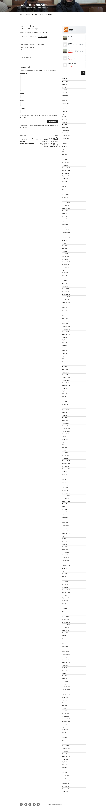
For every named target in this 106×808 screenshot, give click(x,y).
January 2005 (65, 745)
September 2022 (66, 208)
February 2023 (65, 194)
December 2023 (66, 167)
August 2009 (65, 600)
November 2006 (66, 689)
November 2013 (66, 463)
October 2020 (65, 267)
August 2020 (65, 272)
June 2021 (64, 245)
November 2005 (66, 721)
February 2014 (65, 455)
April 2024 (64, 157)
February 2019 (65, 321)
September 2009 (66, 598)
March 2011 (65, 549)
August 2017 (65, 356)
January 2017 (65, 374)
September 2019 (66, 302)
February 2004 (65, 775)
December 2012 (66, 493)
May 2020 (64, 280)
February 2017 (65, 372)
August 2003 (65, 791)
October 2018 (65, 331)
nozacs (71, 29)
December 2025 (66, 103)
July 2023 (64, 181)
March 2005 (65, 743)
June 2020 (64, 278)
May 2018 (64, 345)
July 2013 (64, 474)
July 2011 (64, 538)
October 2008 (65, 627)
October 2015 (65, 409)
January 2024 (65, 165)
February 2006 (65, 713)
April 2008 (64, 643)
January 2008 (65, 651)
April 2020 (64, 283)
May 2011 (64, 544)
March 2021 (65, 253)
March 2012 (65, 517)
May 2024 (64, 154)
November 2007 (66, 657)
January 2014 (65, 458)
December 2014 (66, 428)
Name (22, 93)
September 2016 (66, 385)
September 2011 (66, 533)
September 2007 (66, 662)
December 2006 (66, 686)
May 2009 (64, 608)
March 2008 (65, 646)
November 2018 (66, 329)
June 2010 (64, 573)
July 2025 (64, 116)
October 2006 (65, 692)
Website (22, 108)
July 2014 (64, 442)
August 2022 (65, 210)
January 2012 (65, 522)
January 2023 (65, 197)
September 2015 (66, 412)
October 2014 (65, 434)
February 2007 (65, 681)
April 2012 (64, 514)
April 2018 (64, 348)
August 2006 (65, 697)
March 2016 (65, 401)
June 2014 (64, 444)
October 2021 (65, 235)
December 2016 (66, 377)
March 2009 (65, 614)
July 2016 (64, 391)
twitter (28, 14)
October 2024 (65, 141)
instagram (34, 14)
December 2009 (66, 589)
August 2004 (65, 759)
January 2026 (65, 100)
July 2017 (64, 358)
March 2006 (65, 710)
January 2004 (65, 778)
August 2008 (65, 632)
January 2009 (65, 619)
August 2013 (65, 471)
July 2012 (64, 506)
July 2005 (64, 732)
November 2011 (66, 528)
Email (22, 100)
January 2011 (65, 555)
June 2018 (64, 342)
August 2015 (65, 415)
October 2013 (65, 466)
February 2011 (65, 552)
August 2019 (65, 305)
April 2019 (64, 315)
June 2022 (64, 216)
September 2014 (66, 436)
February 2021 (65, 256)
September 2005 (66, 727)
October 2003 (65, 786)
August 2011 (65, 536)
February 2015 (65, 423)
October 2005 (65, 724)
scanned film (49, 14)
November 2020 (66, 264)
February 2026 (65, 98)
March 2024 (65, 159)
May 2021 (64, 248)
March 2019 (65, 318)
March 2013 (65, 485)
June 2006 (64, 702)
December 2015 (66, 407)
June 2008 (64, 638)
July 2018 (64, 339)
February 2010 (65, 584)
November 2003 (66, 783)
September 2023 (66, 175)
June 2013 (64, 477)
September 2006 (66, 694)
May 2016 (64, 396)
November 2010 (66, 560)
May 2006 (64, 705)
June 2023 (64, 184)
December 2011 (66, 525)
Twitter (28, 57)
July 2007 (64, 667)
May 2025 (64, 122)
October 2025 (65, 108)
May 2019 (64, 313)
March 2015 (65, 420)
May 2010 (64, 576)
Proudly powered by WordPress (55, 804)
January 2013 (65, 490)
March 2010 (65, 581)
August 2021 (65, 240)
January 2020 (65, 291)
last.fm (41, 14)
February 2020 (65, 288)
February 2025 (65, 130)
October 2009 (65, 595)
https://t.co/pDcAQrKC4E (39, 32)
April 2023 (64, 189)
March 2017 (65, 369)
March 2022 (65, 224)
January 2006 (65, 716)
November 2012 (66, 495)
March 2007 (65, 678)
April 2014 (64, 450)
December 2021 (66, 229)
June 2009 (64, 606)
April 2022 (64, 221)
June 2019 (64, 310)
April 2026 (64, 92)
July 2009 (64, 603)
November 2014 (66, 431)
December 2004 (66, 748)
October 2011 (65, 530)
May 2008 (64, 640)
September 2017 (66, 353)
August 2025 (65, 114)
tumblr (22, 14)
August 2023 (65, 178)
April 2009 (64, 611)
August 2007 (65, 665)
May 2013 (64, 479)
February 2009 (65, 616)
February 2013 (65, 487)
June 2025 (64, 119)
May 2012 (64, 512)
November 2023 (66, 170)
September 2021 (66, 237)
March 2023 (65, 192)
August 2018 (65, 337)
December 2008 (66, 622)
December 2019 (66, 294)
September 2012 (66, 501)
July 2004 (64, 761)
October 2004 (65, 753)
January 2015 (65, 425)
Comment (23, 73)
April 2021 (64, 251)
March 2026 (65, 95)
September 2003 (66, 788)
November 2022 (66, 202)
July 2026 (64, 84)
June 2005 (64, 735)
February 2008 (65, 649)
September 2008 (66, 630)
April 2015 (64, 417)
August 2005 (65, 729)
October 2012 (65, 498)
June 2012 (64, 509)
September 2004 (66, 756)
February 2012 (65, 520)
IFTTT (23, 49)
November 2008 (66, 624)
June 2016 (64, 393)
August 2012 (65, 503)
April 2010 (64, 579)
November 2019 (66, 296)
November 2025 (66, 106)
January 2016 (65, 404)
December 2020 (66, 261)
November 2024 (66, 138)
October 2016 (65, 382)
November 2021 (66, 232)
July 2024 (64, 149)
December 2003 (66, 780)
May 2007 (64, 673)
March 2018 (65, 350)
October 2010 (65, 563)
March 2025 (65, 127)
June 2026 (64, 87)
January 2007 (65, 684)
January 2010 (65, 587)
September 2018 (66, 334)
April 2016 (64, 399)
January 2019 (65, 323)
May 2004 (64, 767)
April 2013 (64, 482)
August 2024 (65, 146)
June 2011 (64, 541)
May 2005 (64, 737)
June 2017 (64, 361)
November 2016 (66, 380)
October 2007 (65, 659)
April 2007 (64, 675)
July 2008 (64, 635)
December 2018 (66, 326)
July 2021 (64, 243)
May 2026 (64, 89)
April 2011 (64, 546)
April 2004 (64, 770)
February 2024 (65, 162)
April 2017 (64, 366)
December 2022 (66, 200)
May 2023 (64, 186)
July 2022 (64, 213)
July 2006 (64, 700)
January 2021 (65, 259)
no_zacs (31, 23)
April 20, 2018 (42, 37)
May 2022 (64, 218)
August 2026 (65, 81)
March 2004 (65, 772)
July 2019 (64, 307)
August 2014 (65, 439)
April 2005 (64, 740)
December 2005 (66, 719)
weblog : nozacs (34, 5)
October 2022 (65, 205)
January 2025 (65, 133)
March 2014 (65, 452)
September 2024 (66, 143)
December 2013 (66, 460)
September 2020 (66, 270)
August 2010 (65, 568)
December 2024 (66, 135)
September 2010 (66, 565)
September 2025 (66, 111)
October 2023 (65, 173)
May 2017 (64, 364)
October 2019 (65, 299)
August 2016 (65, 388)
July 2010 (64, 571)
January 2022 (65, 227)
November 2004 (66, 751)
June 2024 (64, 151)
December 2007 (66, 654)
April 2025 (64, 124)
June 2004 (64, 764)
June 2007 (64, 670)
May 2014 (64, 447)
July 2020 (64, 275)
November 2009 (66, 592)
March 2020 (65, 286)
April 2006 (64, 708)
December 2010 (66, 557)
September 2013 (66, 468)
